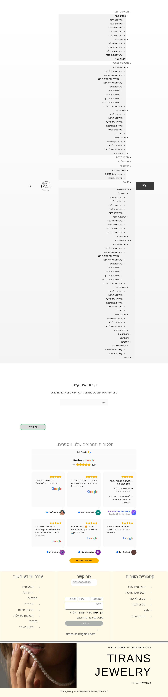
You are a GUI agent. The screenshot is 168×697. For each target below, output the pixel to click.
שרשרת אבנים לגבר (114, 55)
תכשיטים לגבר (121, 11)
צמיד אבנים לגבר (115, 28)
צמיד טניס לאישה (115, 130)
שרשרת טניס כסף (111, 98)
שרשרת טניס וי (113, 91)
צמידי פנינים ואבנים (114, 126)
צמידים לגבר (120, 16)
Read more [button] (40, 536)
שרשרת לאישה (119, 67)
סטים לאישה (122, 157)
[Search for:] (84, 402)
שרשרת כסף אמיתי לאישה (108, 79)
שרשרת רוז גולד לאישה (112, 83)
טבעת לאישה (120, 137)
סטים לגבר (123, 161)
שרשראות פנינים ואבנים (112, 106)
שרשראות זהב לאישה (113, 71)
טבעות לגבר (121, 59)
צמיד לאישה (121, 110)
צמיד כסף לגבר (116, 20)
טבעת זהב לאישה (115, 145)
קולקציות (124, 166)
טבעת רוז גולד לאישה (113, 149)
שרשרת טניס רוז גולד (110, 102)
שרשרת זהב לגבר (115, 47)
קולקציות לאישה (119, 170)
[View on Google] (92, 492)
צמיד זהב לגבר (116, 24)
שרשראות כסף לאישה (113, 75)
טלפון (91, 618)
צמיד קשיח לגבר (115, 35)
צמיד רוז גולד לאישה (114, 122)
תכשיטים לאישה (121, 63)
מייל (99, 618)
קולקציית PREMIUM (113, 174)
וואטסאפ (81, 618)
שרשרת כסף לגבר (114, 43)
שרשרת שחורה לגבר (113, 51)
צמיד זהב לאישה (115, 114)
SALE (126, 182)
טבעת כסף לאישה (114, 141)
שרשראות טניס (116, 87)
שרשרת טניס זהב (112, 94)
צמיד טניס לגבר (115, 31)
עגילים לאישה (120, 153)
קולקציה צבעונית (115, 178)
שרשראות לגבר (119, 39)
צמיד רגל (118, 133)
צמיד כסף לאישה (115, 118)
